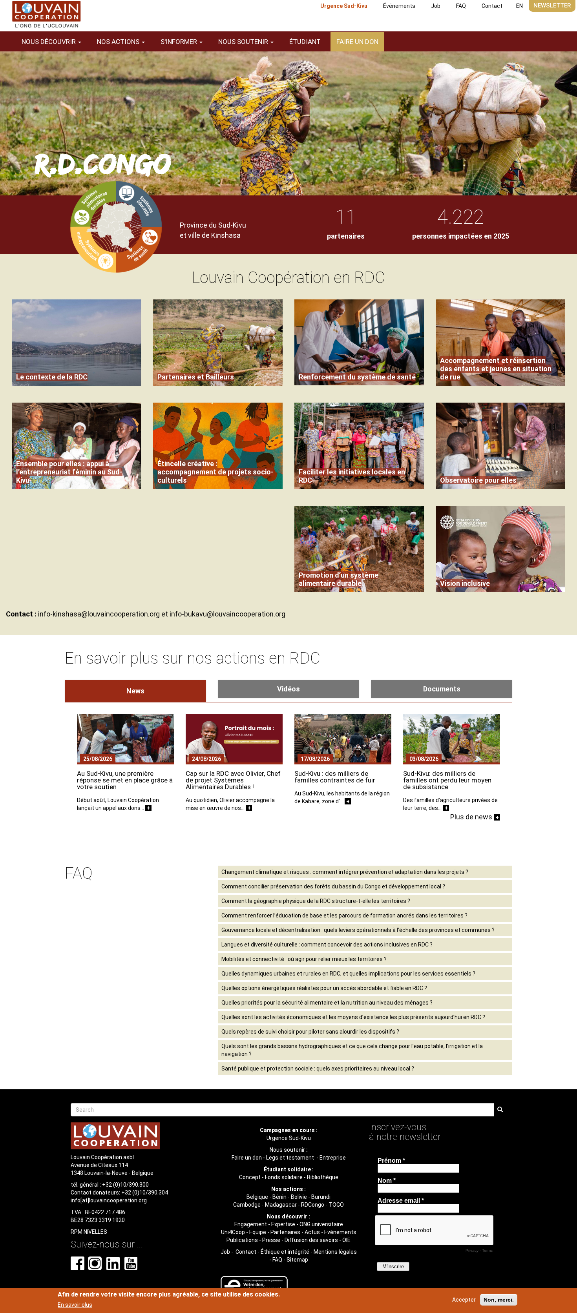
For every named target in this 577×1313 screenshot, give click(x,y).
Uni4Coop (233, 1232)
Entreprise (333, 1157)
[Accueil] (46, 14)
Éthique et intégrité (285, 1252)
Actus (312, 1232)
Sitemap (297, 1259)
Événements (399, 6)
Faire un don (357, 42)
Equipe (257, 1232)
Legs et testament (290, 1157)
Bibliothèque (322, 1177)
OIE (346, 1240)
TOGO (336, 1205)
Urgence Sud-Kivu (343, 6)
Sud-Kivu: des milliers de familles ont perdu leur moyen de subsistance (447, 780)
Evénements (340, 1232)
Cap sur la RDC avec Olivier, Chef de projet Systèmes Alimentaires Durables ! (233, 780)
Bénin (279, 1197)
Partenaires (285, 1232)
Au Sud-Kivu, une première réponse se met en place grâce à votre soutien (125, 780)
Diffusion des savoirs (311, 1240)
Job (435, 6)
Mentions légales (335, 1252)
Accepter (464, 1300)
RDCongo (312, 1205)
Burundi (320, 1197)
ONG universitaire (321, 1224)
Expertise (283, 1224)
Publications (242, 1240)
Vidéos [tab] (288, 689)
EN (519, 6)
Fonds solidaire (284, 1177)
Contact (492, 6)
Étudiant (305, 42)
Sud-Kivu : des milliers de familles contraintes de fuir (334, 777)
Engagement (250, 1224)
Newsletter (552, 5)
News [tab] (135, 691)
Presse (271, 1240)
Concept (250, 1177)
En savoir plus (75, 1305)
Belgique (257, 1197)
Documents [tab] (441, 689)
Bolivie (299, 1197)
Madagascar (281, 1205)
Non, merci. (499, 1300)
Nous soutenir (287, 1150)
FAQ (461, 6)
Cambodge (247, 1205)
